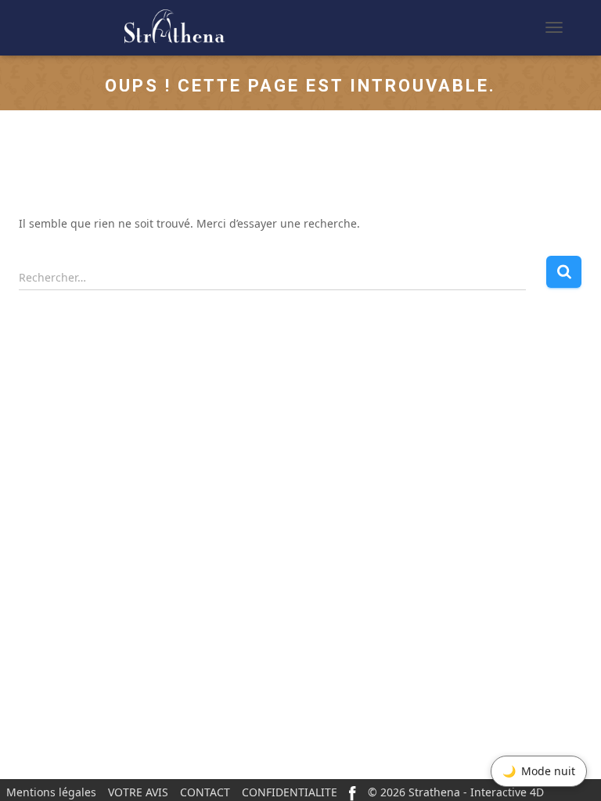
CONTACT (205, 792)
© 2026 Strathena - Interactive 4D (456, 792)
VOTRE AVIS (138, 792)
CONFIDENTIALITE (289, 792)
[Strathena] (129, 27)
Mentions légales (51, 792)
